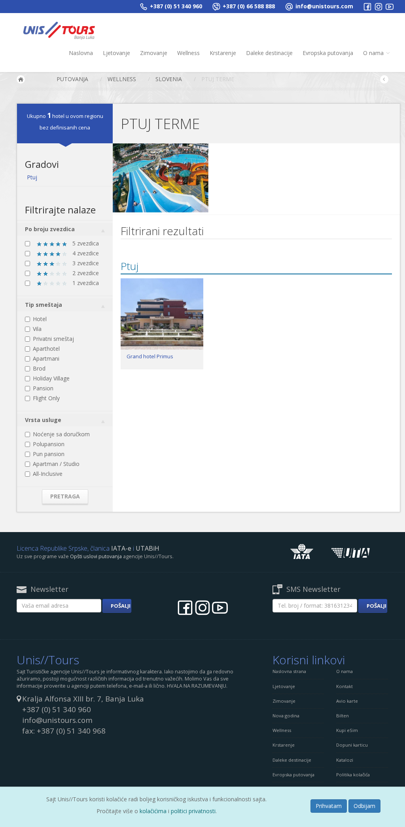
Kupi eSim (347, 730)
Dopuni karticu (352, 745)
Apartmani (46, 358)
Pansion (43, 388)
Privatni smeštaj (53, 338)
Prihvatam (329, 806)
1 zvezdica (85, 283)
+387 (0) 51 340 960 (175, 6)
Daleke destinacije (269, 53)
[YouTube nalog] (389, 6)
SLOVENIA (168, 79)
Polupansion (48, 444)
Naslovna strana (289, 671)
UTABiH (147, 548)
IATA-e (121, 548)
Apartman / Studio (56, 464)
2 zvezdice (85, 273)
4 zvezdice (85, 253)
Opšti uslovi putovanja (96, 556)
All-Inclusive (47, 473)
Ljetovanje (116, 53)
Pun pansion (48, 454)
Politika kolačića (353, 775)
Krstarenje (223, 53)
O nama (374, 53)
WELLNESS (122, 79)
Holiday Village (51, 378)
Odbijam (364, 806)
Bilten (342, 716)
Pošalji (121, 605)
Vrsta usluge (43, 420)
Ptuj (32, 177)
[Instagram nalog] (378, 6)
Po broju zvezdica (50, 229)
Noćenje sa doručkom (61, 434)
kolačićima (153, 811)
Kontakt (344, 686)
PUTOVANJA (72, 79)
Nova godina (286, 716)
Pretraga (65, 496)
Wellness (188, 53)
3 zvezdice (85, 263)
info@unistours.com (323, 6)
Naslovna (81, 53)
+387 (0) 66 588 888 (248, 6)
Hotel (40, 319)
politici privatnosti (193, 811)
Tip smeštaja (43, 304)
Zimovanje (153, 53)
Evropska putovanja (328, 53)
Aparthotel (46, 348)
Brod (39, 368)
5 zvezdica (85, 243)
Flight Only (46, 398)
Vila (37, 329)
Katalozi (344, 760)
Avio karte (347, 701)
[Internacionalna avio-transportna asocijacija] (301, 551)
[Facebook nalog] (367, 6)
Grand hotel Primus (150, 356)
